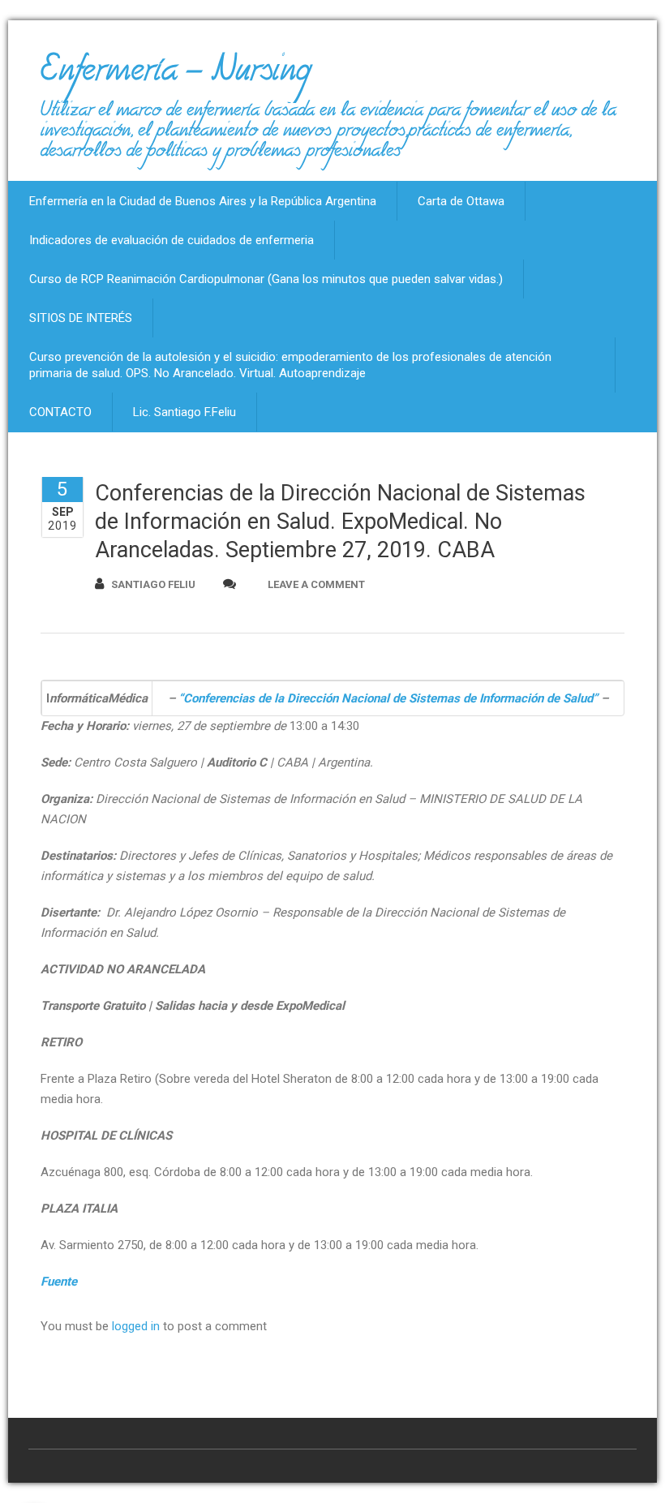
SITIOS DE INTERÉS (80, 318)
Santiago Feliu (153, 584)
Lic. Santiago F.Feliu (184, 412)
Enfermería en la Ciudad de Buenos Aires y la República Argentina (202, 201)
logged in (136, 1326)
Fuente (59, 1281)
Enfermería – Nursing (176, 76)
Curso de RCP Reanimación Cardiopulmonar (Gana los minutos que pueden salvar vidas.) (266, 279)
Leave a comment (316, 584)
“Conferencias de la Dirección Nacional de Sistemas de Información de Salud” (388, 698)
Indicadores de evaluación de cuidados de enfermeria (171, 240)
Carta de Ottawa (461, 201)
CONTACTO (60, 412)
